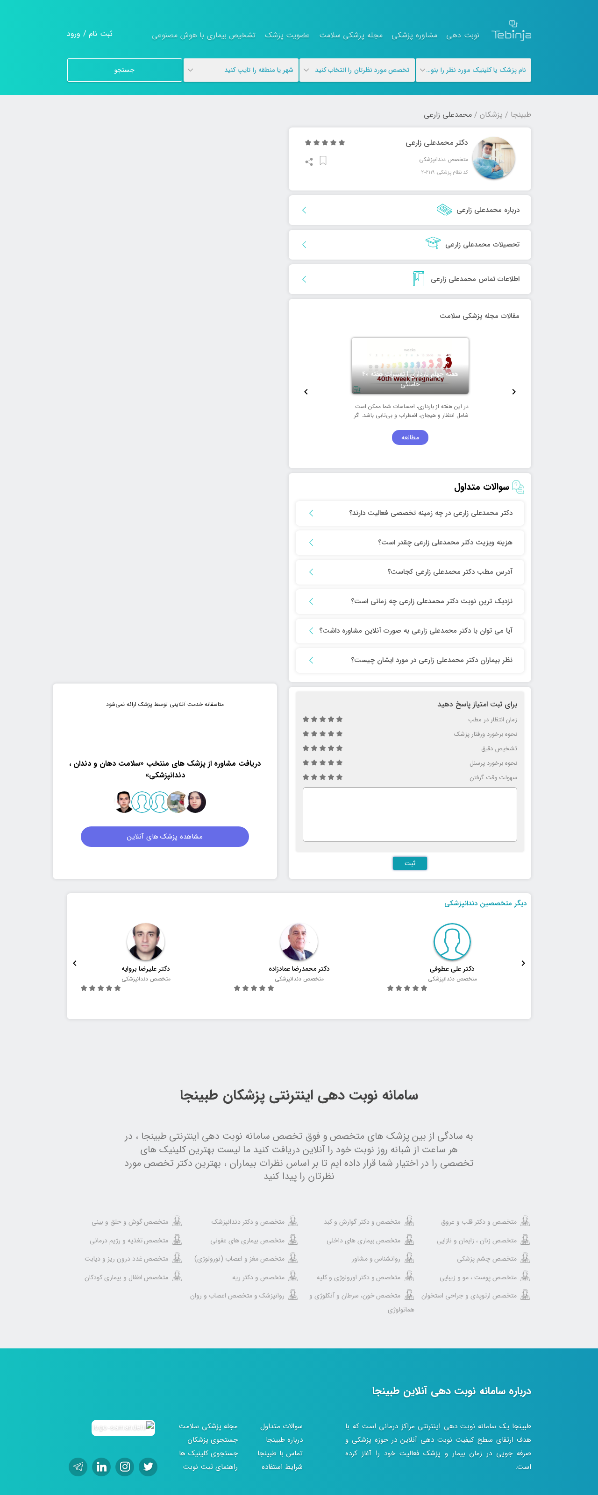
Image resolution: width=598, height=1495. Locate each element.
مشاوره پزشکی (414, 35)
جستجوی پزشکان (212, 1440)
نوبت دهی (462, 35)
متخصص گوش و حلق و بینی (130, 1222)
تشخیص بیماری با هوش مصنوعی (204, 35)
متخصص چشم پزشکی (487, 1259)
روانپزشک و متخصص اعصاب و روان (237, 1295)
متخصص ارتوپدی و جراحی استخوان (469, 1295)
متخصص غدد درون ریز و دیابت (127, 1259)
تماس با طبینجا (280, 1453)
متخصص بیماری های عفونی (247, 1240)
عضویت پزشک (287, 35)
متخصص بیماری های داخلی (364, 1240)
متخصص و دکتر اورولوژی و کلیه (359, 1277)
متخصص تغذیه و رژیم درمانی (129, 1240)
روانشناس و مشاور (376, 1259)
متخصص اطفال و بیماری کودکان (127, 1277)
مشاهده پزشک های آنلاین (165, 836)
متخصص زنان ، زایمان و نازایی (477, 1240)
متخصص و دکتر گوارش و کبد (362, 1222)
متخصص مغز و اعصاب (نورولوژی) (239, 1259)
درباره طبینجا (284, 1440)
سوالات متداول (281, 1426)
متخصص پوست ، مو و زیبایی (478, 1277)
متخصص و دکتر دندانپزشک (248, 1222)
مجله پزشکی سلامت (351, 35)
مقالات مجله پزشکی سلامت (480, 316)
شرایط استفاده (282, 1467)
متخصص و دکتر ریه (258, 1277)
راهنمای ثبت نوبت (210, 1467)
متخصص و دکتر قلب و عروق (479, 1222)
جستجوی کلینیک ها (208, 1453)
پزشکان (491, 114)
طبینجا (521, 114)
